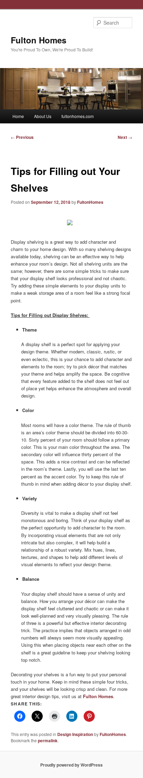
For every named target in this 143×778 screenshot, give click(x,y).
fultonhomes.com (77, 116)
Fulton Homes (38, 40)
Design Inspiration (75, 734)
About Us (42, 116)
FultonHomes (90, 202)
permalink (48, 740)
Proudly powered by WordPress (71, 765)
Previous (22, 137)
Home (18, 116)
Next (125, 137)
